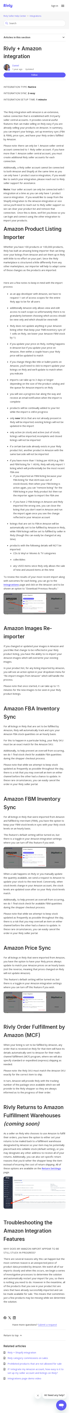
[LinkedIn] (14, 1317)
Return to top (11, 1335)
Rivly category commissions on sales (28, 1358)
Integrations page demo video (24, 1378)
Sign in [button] (55, 5)
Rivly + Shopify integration (22, 1352)
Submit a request (47, 1324)
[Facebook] (5, 1317)
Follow (34, 75)
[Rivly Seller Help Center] (8, 6)
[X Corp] (9, 1317)
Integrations (35, 15)
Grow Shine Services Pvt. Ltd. (34, 1400)
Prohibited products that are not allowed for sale (35, 1363)
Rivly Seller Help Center (15, 15)
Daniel (15, 65)
